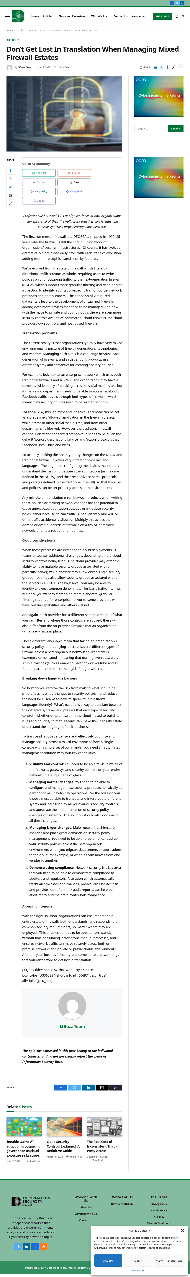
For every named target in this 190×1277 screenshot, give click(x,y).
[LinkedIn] (10, 187)
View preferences (169, 1260)
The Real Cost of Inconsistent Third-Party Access (102, 1146)
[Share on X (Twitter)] (161, 67)
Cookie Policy (137, 1270)
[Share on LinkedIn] (155, 67)
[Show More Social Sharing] (181, 67)
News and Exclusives (72, 16)
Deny (138, 1260)
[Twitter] (10, 178)
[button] (182, 1230)
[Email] (10, 195)
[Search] (182, 16)
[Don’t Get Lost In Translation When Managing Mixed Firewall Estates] (64, 114)
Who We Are (99, 16)
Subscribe (162, 16)
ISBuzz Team (25, 67)
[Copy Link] (173, 67)
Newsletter (138, 16)
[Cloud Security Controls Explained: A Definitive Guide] (64, 1126)
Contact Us (121, 16)
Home (35, 16)
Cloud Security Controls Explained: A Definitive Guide (63, 1146)
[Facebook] (10, 170)
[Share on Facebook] (167, 67)
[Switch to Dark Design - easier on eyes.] (177, 16)
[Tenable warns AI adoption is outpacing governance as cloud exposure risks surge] (24, 1126)
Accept (108, 1260)
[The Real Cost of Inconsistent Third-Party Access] (104, 1126)
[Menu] (7, 16)
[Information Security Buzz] (18, 16)
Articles (48, 16)
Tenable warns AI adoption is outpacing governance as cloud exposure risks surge (23, 1148)
